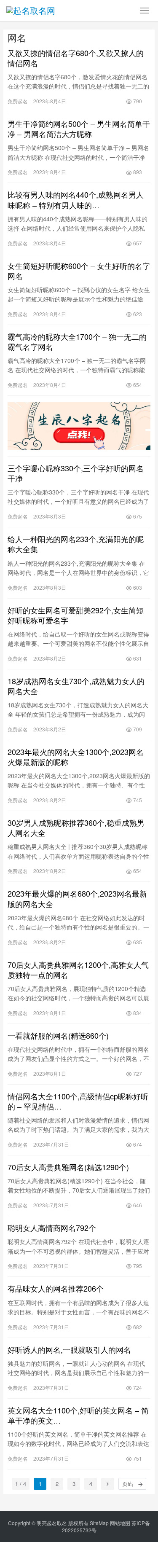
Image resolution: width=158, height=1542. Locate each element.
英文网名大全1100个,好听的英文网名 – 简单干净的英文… (78, 1415)
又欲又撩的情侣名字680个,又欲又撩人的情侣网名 (76, 58)
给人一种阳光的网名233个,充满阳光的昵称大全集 (76, 544)
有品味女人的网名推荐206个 (56, 1288)
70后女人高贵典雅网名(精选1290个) (68, 1167)
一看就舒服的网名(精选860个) (58, 1035)
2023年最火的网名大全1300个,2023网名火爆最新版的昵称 (76, 757)
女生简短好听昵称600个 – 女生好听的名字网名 (79, 271)
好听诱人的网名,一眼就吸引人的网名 (69, 1349)
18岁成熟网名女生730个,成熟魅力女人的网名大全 (76, 686)
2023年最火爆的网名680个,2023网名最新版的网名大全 (77, 898)
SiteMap (99, 1522)
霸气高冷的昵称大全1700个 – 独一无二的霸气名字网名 (77, 341)
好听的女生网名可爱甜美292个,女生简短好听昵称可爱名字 (76, 615)
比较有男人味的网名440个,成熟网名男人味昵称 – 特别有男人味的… (76, 199)
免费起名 (18, 101)
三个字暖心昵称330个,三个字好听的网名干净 (76, 473)
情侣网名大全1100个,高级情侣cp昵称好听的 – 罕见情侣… (78, 1101)
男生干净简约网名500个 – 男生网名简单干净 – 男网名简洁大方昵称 (79, 128)
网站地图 (120, 1522)
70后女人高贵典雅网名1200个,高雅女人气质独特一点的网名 (78, 969)
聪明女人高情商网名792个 (52, 1227)
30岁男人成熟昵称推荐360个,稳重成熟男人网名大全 (76, 827)
